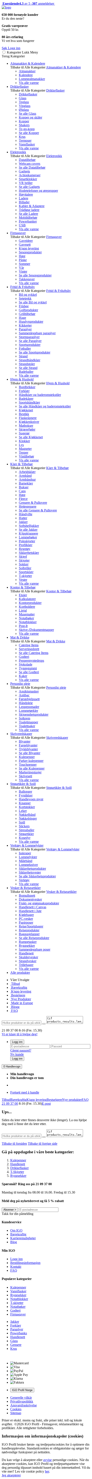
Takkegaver (27, 279)
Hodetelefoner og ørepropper (38, 190)
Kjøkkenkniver (29, 422)
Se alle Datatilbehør (32, 167)
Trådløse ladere (29, 210)
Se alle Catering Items (33, 653)
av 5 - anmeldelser (28, 3)
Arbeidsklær (27, 472)
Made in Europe (21, 1003)
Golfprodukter (28, 310)
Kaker (23, 676)
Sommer (24, 264)
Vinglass (24, 106)
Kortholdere (27, 606)
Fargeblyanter (28, 745)
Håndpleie (26, 703)
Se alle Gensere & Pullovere (38, 510)
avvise (47, 1460)
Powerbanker (28, 221)
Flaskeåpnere (28, 418)
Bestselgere (54, 1099)
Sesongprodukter (30, 252)
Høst (22, 256)
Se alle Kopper (29, 133)
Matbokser (26, 425)
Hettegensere (27, 506)
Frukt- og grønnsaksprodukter (39, 903)
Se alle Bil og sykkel (33, 302)
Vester (23, 579)
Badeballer (26, 371)
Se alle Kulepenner (32, 768)
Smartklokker (28, 179)
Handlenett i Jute (30, 911)
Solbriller (25, 568)
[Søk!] (44, 1023)
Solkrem (24, 718)
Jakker (23, 522)
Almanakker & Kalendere (27, 63)
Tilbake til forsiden (14, 1143)
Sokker (23, 564)
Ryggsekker (27, 945)
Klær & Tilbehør (21, 464)
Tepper (23, 452)
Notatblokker (28, 622)
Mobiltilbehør (28, 217)
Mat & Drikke (19, 637)
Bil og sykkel (28, 294)
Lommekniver (28, 865)
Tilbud (15, 984)
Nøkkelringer (28, 818)
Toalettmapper (28, 722)
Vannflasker (27, 144)
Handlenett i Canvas (32, 907)
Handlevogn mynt (31, 799)
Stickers (24, 826)
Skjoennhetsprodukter (33, 714)
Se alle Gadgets (29, 187)
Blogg (14, 1007)
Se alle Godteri (29, 672)
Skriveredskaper (21, 734)
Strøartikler (26, 834)
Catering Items (29, 645)
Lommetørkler (28, 710)
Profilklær (25, 545)
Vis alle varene (29, 83)
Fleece (23, 499)
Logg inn (17, 1041)
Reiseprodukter (29, 930)
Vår (21, 267)
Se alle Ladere (28, 214)
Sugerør (24, 433)
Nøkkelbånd (27, 814)
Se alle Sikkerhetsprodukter (37, 876)
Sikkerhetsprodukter (32, 868)
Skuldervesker (28, 957)
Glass (22, 98)
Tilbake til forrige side (42, 1143)
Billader (24, 202)
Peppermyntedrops (31, 660)
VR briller (26, 183)
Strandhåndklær (29, 360)
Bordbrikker (27, 387)
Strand (23, 356)
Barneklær (26, 483)
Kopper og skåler (30, 117)
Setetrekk (25, 298)
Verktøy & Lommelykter (26, 845)
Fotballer (25, 348)
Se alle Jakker (28, 529)
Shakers (24, 125)
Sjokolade (25, 664)
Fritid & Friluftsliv (22, 287)
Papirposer (26, 922)
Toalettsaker (27, 726)
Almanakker (27, 71)
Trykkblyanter (28, 749)
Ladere (23, 198)
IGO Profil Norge (22, 1390)
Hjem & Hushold (22, 379)
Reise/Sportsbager (31, 926)
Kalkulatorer (27, 599)
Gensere (15, 1345)
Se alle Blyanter (29, 753)
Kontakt (15, 1266)
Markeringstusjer (30, 772)
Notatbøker (26, 618)
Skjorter (24, 560)
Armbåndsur (27, 479)
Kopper (24, 121)
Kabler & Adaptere (32, 206)
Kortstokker (27, 807)
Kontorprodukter (30, 603)
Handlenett (26, 953)
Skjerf (23, 556)
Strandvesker (27, 961)
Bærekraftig (18, 987)
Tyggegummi (28, 668)
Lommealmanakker (32, 79)
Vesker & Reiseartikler (25, 888)
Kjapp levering (29, 248)
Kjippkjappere (28, 533)
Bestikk (24, 414)
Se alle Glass (27, 113)
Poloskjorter (27, 541)
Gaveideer (26, 240)
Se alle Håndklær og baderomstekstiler (45, 406)
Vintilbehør (26, 456)
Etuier (23, 595)
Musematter (27, 614)
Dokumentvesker (30, 899)
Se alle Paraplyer (30, 341)
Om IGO (16, 1230)
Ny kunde (17, 1054)
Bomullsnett (27, 895)
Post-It (23, 626)
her (47, 1471)
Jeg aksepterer (11, 1475)
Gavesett (25, 244)
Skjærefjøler (27, 429)
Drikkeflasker (19, 86)
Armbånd (25, 475)
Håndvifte (25, 514)
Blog (13, 1242)
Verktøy (24, 880)
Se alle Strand (28, 368)
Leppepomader (29, 707)
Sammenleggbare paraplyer (37, 333)
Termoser (25, 140)
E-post (46, 1103)
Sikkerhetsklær (29, 552)
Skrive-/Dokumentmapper (36, 630)
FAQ (14, 1010)
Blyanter (24, 741)
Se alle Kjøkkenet (31, 437)
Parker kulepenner (31, 761)
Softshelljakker (29, 526)
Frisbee (24, 306)
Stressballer (26, 830)
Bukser (23, 487)
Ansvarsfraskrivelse (23, 1405)
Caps (22, 491)
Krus (22, 136)
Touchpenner (28, 764)
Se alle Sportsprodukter (34, 352)
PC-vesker (26, 918)
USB (22, 225)
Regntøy (24, 549)
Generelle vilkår (21, 1397)
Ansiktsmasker (29, 691)
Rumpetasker (28, 942)
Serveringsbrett (29, 649)
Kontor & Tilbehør (23, 587)
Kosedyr (24, 838)
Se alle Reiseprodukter (34, 938)
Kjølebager (26, 915)
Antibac (24, 695)
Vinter (23, 271)
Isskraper (25, 853)
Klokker (24, 441)
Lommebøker (28, 537)
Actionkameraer (29, 175)
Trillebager (26, 965)
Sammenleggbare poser (34, 949)
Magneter (25, 448)
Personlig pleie (20, 683)
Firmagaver (18, 233)
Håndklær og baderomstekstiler (40, 395)
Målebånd (25, 861)
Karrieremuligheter (23, 1238)
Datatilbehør (27, 160)
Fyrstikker (26, 795)
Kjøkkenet (26, 410)
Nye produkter (72, 1099)
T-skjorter (25, 576)
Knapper (25, 803)
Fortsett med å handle (24, 1092)
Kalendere (26, 75)
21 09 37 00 (10, 1103)
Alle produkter (20, 972)
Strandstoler (27, 364)
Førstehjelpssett (29, 699)
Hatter (23, 518)
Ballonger (25, 791)
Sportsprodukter (29, 344)
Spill (22, 822)
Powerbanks (18, 1333)
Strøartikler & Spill (23, 784)
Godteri (24, 656)
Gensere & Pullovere (33, 502)
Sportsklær (26, 572)
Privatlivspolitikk (21, 1401)
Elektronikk (18, 152)
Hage (22, 318)
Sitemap (15, 1413)
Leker (23, 811)
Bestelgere (17, 995)
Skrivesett (25, 776)
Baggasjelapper (29, 934)
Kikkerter (25, 325)
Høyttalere (26, 194)
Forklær (24, 391)
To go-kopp (27, 129)
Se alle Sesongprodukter (35, 275)
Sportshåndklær (29, 402)
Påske (23, 260)
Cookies (15, 1409)
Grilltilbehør (27, 314)
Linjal (23, 610)
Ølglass (24, 109)
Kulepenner (27, 757)
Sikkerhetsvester (30, 872)
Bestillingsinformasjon (25, 1263)
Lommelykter (28, 857)
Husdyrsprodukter (31, 321)
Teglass (24, 102)
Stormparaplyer (29, 337)
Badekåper (26, 398)
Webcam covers (29, 163)
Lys (21, 445)
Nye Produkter (20, 999)
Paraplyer (25, 329)
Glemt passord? (20, 1050)
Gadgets (24, 171)
